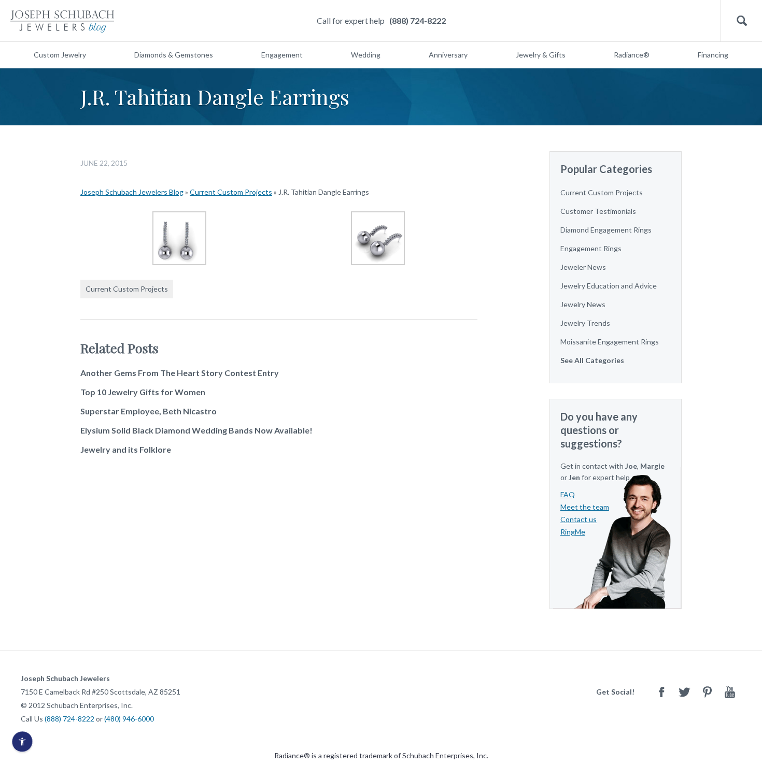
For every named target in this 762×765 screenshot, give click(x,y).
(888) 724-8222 (417, 20)
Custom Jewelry (60, 54)
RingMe (572, 531)
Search (741, 21)
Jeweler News (583, 267)
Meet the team (584, 506)
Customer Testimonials (598, 211)
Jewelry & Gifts (541, 54)
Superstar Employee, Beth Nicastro (148, 411)
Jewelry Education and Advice (608, 285)
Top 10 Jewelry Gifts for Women (142, 392)
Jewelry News (582, 304)
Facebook (661, 691)
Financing (713, 54)
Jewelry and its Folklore (125, 449)
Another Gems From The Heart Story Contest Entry (179, 373)
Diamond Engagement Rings (606, 229)
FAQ (567, 494)
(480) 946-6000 (129, 718)
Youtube (729, 691)
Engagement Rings (591, 248)
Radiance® (632, 54)
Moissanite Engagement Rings (609, 341)
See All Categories (592, 360)
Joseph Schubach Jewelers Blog (132, 191)
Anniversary (448, 54)
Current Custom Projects (231, 191)
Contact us (578, 519)
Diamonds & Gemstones (173, 54)
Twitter (684, 691)
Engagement (282, 54)
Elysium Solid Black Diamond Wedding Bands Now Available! (196, 430)
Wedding (365, 54)
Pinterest (707, 691)
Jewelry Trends (585, 323)
